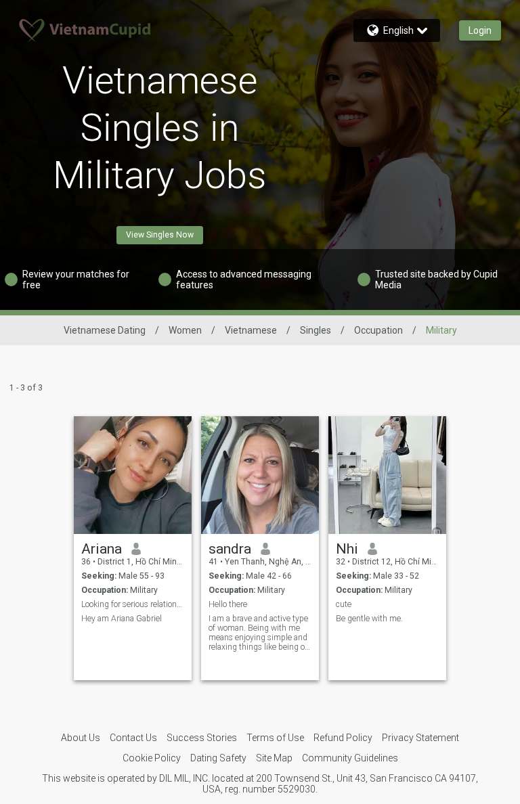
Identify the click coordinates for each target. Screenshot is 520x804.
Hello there (228, 604)
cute (343, 604)
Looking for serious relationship (133, 604)
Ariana (101, 549)
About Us (80, 737)
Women (185, 330)
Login (480, 30)
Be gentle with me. (369, 618)
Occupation (378, 330)
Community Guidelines (350, 758)
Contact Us (133, 737)
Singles (315, 330)
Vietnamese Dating (105, 330)
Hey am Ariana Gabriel (121, 618)
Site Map (274, 758)
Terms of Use (275, 737)
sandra (230, 549)
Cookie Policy (152, 758)
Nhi (347, 549)
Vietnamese (251, 330)
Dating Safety (218, 758)
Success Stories (202, 737)
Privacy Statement (420, 737)
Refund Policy (342, 737)
